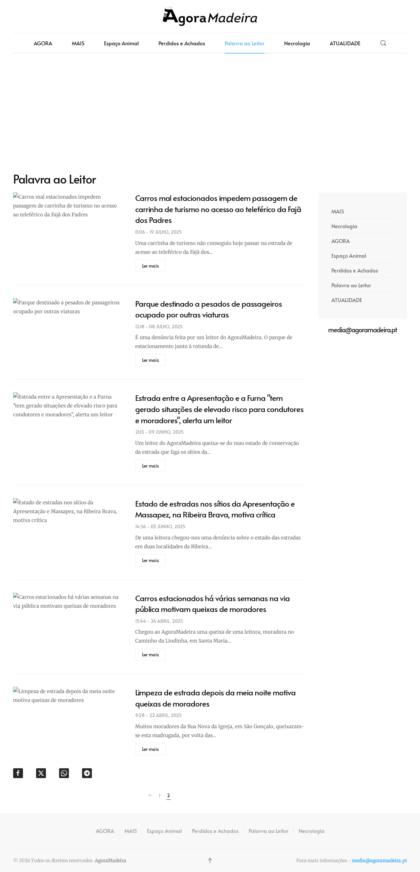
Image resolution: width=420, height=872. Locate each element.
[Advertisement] (210, 113)
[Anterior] (150, 795)
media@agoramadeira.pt (379, 860)
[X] (41, 773)
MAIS (78, 43)
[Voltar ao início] (210, 16)
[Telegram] (87, 773)
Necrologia (297, 43)
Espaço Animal (121, 43)
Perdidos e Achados (181, 43)
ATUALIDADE (345, 43)
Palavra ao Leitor (244, 43)
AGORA (43, 43)
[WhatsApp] (64, 773)
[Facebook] (18, 773)
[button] (383, 43)
